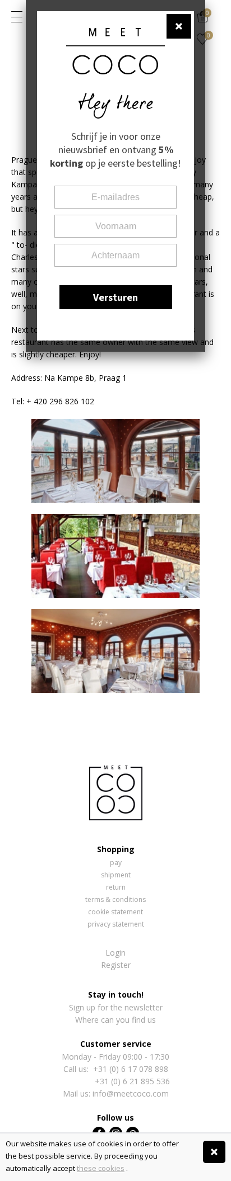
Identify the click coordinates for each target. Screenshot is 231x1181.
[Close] (214, 1152)
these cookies (100, 1168)
